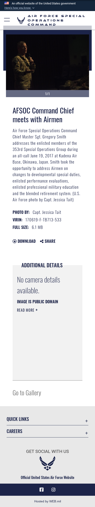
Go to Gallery (27, 392)
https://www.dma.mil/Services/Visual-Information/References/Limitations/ (44, 372)
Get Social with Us (47, 451)
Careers (14, 431)
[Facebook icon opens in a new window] (41, 489)
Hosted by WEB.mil (47, 501)
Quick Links (18, 419)
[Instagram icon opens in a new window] (53, 489)
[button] (19, 8)
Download (26, 241)
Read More (26, 310)
